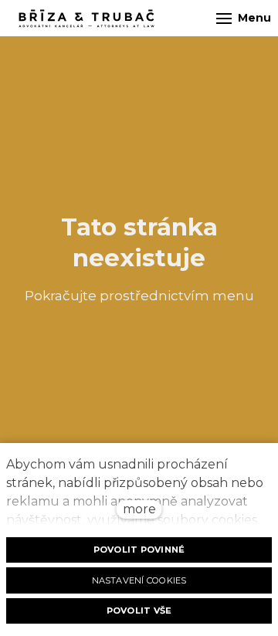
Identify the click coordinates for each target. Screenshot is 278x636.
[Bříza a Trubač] (86, 18)
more (139, 509)
